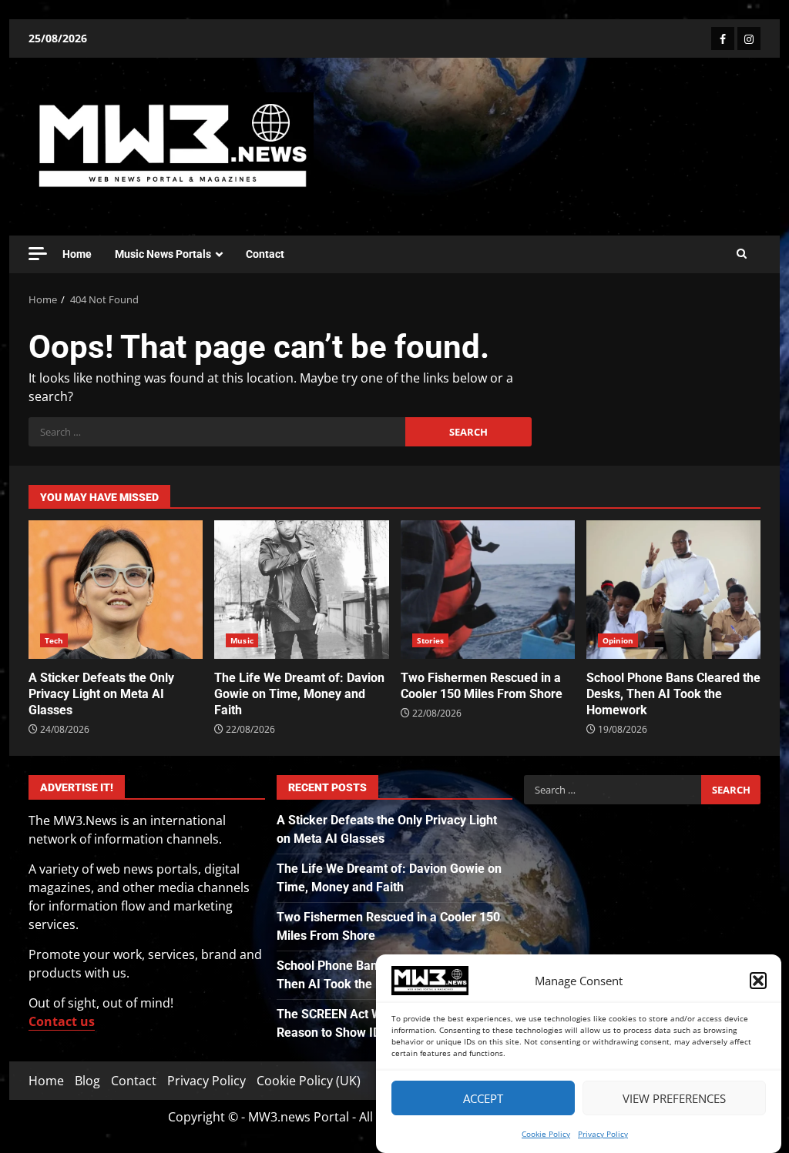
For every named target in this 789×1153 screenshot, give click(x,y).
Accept (483, 1098)
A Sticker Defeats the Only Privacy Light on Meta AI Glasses (116, 589)
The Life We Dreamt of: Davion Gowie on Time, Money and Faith (301, 589)
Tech (54, 640)
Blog (87, 1080)
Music (241, 640)
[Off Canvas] (38, 253)
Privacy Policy (603, 1133)
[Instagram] (748, 38)
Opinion (618, 640)
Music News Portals (163, 254)
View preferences (674, 1098)
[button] (758, 980)
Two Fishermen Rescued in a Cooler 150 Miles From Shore (488, 589)
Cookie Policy (546, 1133)
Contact (265, 254)
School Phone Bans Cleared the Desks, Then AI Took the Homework (673, 589)
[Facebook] (722, 38)
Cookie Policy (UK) (309, 1080)
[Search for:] (217, 431)
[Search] (742, 254)
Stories (431, 640)
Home (77, 254)
